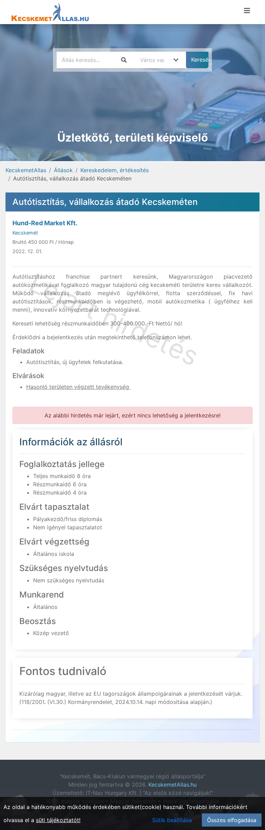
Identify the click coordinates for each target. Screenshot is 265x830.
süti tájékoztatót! (58, 820)
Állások (63, 170)
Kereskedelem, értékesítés (114, 170)
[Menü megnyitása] (247, 10)
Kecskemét (25, 233)
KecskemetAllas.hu (172, 784)
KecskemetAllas (26, 170)
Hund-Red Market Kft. (44, 223)
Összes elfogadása (231, 820)
